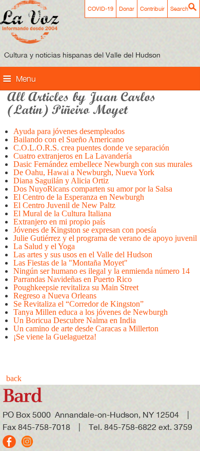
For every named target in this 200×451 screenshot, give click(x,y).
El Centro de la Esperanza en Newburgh (78, 197)
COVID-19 (100, 8)
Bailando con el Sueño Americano (68, 139)
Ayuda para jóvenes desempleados (69, 131)
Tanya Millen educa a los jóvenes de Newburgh (90, 312)
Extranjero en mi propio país (59, 221)
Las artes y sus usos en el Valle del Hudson (82, 254)
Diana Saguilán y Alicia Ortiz (61, 180)
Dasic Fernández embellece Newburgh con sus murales (102, 164)
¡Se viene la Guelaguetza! (54, 336)
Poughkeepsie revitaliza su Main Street (75, 287)
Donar (126, 8)
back (14, 378)
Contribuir (152, 8)
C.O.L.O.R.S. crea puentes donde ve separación (91, 147)
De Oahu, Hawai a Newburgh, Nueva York (83, 172)
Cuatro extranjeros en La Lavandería (72, 156)
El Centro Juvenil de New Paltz (64, 205)
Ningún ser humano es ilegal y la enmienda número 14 (101, 271)
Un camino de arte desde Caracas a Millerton (85, 328)
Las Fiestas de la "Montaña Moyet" (70, 262)
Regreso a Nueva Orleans (54, 295)
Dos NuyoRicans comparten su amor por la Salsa (92, 188)
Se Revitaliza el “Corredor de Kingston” (78, 303)
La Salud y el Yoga (44, 246)
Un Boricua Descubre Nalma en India (74, 320)
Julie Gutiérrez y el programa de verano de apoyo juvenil (105, 238)
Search (179, 8)
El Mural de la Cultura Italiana (62, 213)
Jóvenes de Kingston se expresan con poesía (84, 230)
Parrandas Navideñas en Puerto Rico (72, 279)
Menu (26, 78)
